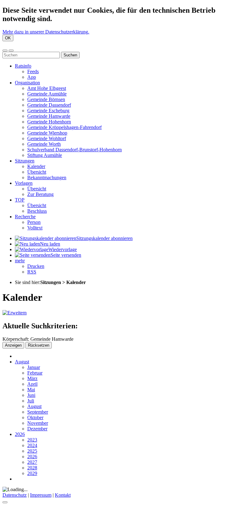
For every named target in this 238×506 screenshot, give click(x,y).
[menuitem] (74, 238)
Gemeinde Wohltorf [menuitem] (46, 138)
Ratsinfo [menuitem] (23, 66)
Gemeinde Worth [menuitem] (44, 144)
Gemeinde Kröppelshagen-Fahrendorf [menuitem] (64, 127)
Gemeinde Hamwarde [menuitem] (48, 116)
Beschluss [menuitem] (37, 211)
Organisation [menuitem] (27, 82)
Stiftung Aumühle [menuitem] (44, 155)
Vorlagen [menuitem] (24, 183)
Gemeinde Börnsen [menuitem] (46, 99)
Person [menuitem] (34, 222)
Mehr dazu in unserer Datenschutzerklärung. (45, 31)
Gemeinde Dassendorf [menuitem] (49, 105)
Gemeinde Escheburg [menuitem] (48, 110)
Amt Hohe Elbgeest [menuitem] (46, 88)
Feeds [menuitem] (33, 71)
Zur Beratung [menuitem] (40, 194)
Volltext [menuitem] (34, 227)
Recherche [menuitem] (25, 216)
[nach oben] (4, 502)
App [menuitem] (31, 77)
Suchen (70, 55)
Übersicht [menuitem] (36, 172)
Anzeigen (13, 345)
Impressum (40, 495)
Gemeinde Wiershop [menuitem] (47, 132)
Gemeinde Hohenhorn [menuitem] (49, 121)
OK (8, 38)
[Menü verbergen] (11, 50)
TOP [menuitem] (19, 199)
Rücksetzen (38, 345)
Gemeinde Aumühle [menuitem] (47, 93)
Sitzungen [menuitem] (24, 160)
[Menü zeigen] (4, 50)
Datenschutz (14, 495)
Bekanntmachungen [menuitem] (46, 177)
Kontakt (63, 495)
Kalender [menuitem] (36, 166)
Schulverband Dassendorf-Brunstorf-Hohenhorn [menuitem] (74, 149)
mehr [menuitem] (20, 260)
